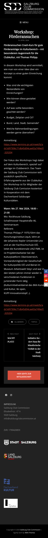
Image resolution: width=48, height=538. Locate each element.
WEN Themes (30, 532)
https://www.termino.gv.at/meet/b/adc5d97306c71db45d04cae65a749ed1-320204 (24, 148)
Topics (34, 322)
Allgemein (19, 322)
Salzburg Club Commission (30, 530)
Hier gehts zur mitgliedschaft (24, 375)
